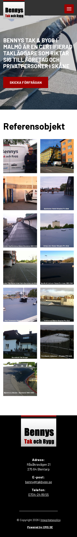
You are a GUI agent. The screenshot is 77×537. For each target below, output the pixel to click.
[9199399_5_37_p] (20, 379)
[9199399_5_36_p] (57, 342)
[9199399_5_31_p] (20, 305)
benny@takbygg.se (38, 482)
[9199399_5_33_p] (20, 342)
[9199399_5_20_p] (57, 230)
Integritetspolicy (51, 520)
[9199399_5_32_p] (57, 305)
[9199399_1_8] (57, 156)
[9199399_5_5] (20, 193)
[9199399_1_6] (20, 156)
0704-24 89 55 (38, 494)
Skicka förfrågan (26, 82)
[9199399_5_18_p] (57, 193)
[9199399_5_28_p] (20, 268)
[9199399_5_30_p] (57, 268)
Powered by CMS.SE (40, 527)
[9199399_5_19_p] (20, 230)
